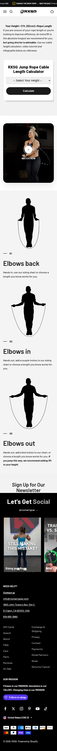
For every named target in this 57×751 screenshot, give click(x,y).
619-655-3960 (10, 616)
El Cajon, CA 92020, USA (16, 610)
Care (5, 650)
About (6, 638)
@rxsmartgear (27, 509)
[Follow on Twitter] (13, 709)
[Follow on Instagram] (21, 709)
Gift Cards (8, 626)
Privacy (36, 636)
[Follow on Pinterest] (29, 709)
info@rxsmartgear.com (15, 598)
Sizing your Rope (15, 568)
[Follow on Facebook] (5, 709)
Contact (36, 642)
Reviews (8, 662)
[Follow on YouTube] (37, 709)
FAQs (6, 644)
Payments (37, 648)
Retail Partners (40, 654)
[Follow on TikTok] (46, 709)
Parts (6, 656)
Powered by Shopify (28, 741)
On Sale (7, 668)
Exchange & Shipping (38, 629)
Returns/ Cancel (41, 666)
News (35, 660)
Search (7, 632)
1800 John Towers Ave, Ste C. (19, 604)
